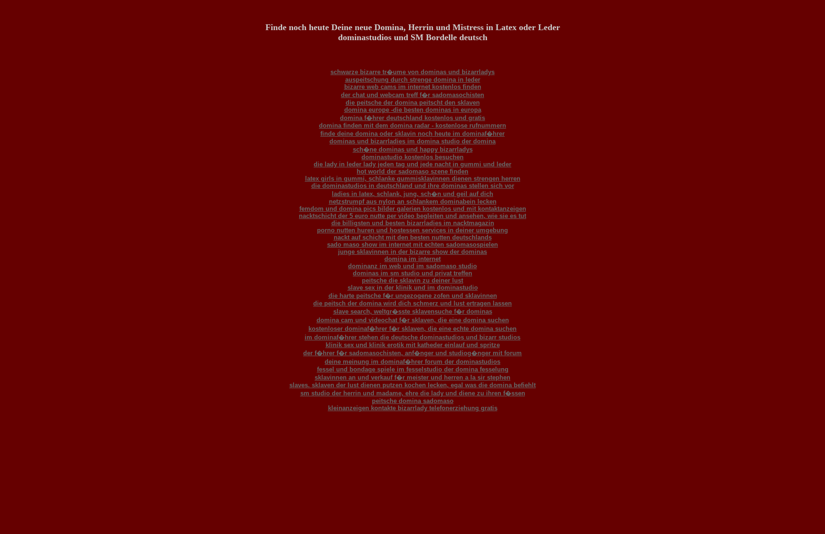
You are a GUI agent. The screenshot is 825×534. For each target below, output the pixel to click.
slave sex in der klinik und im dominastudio (413, 287)
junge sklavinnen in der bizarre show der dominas (412, 251)
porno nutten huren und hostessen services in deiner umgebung (412, 230)
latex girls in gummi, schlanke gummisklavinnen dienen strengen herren (412, 178)
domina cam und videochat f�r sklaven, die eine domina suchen (413, 320)
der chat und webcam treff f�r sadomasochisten (412, 94)
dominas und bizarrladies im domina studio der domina (412, 141)
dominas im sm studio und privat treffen (412, 273)
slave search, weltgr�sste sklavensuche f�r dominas (412, 311)
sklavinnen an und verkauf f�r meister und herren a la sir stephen (412, 377)
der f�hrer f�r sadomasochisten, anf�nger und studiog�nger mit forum (412, 353)
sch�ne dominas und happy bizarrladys (413, 149)
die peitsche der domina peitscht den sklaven (413, 102)
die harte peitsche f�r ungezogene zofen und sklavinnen (412, 295)
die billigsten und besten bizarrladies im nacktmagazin (412, 223)
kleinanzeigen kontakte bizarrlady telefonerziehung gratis (412, 408)
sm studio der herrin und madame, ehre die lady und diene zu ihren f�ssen (412, 393)
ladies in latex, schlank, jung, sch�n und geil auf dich (412, 193)
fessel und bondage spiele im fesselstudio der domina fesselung (412, 369)
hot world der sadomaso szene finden (412, 171)
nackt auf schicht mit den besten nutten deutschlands (413, 237)
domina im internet (412, 258)
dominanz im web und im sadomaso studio (412, 266)
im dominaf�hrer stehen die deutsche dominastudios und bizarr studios (412, 337)
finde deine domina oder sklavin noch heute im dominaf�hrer (412, 133)
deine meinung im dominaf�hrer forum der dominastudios (412, 361)
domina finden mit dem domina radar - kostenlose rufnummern (412, 125)
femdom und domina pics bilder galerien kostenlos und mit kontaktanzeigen (412, 208)
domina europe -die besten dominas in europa (412, 109)
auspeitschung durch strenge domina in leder (412, 79)
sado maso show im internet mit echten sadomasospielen (412, 244)
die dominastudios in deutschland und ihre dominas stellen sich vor (412, 185)
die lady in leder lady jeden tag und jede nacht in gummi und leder (412, 164)
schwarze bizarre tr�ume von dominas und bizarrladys (412, 72)
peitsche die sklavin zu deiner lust (412, 280)
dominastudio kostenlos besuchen (412, 157)
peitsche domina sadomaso (413, 400)
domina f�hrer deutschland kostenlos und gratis (412, 117)
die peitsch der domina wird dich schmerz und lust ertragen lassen (412, 303)
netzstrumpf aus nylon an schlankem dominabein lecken (413, 201)
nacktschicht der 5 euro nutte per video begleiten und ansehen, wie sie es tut (412, 215)
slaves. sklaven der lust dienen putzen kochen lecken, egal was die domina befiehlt (412, 385)
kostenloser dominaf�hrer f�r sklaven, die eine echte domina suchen (412, 328)
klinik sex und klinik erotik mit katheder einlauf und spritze (413, 345)
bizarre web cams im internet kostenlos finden (412, 86)
